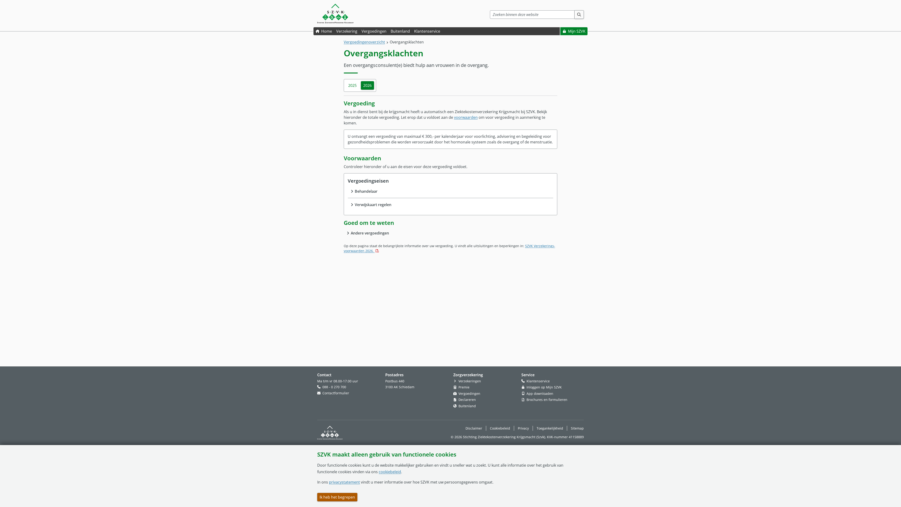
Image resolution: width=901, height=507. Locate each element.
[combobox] (532, 14)
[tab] (352, 85)
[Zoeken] (579, 14)
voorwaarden (466, 117)
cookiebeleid (390, 471)
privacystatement (344, 482)
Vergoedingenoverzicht (364, 42)
